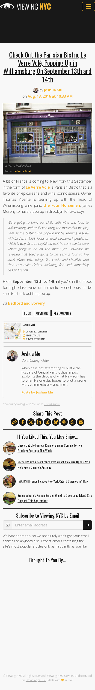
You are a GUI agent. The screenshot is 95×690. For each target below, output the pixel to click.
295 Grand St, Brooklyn (37, 331)
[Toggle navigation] (88, 6)
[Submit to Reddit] (47, 422)
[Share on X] (31, 422)
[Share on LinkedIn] (39, 422)
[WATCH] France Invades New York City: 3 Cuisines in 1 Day (53, 481)
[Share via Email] (80, 422)
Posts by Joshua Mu (37, 392)
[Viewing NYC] (25, 6)
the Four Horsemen (61, 205)
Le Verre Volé (21, 171)
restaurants (62, 313)
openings (42, 313)
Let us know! (52, 404)
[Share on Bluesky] (55, 422)
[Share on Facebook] (22, 422)
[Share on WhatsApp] (72, 422)
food (27, 313)
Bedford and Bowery (26, 303)
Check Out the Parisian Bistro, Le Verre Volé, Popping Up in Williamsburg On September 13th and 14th (47, 67)
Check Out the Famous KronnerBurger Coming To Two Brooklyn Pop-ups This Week (50, 448)
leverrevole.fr (33, 335)
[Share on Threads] (64, 422)
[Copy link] (14, 422)
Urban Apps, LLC (36, 680)
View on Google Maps (35, 339)
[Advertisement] (47, 27)
